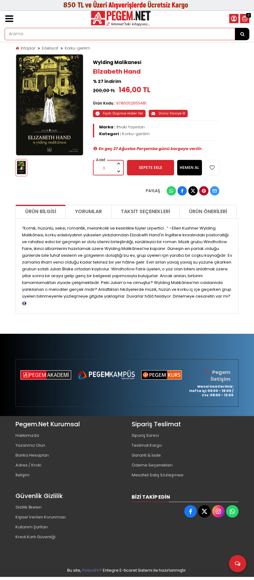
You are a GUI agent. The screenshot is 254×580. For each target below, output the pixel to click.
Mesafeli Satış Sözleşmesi (157, 475)
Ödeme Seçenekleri (152, 465)
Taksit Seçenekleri (145, 211)
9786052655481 (131, 103)
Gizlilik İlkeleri (28, 507)
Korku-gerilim (77, 48)
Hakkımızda (27, 435)
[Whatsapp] (171, 190)
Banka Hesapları (32, 455)
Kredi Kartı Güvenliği (35, 537)
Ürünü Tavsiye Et (172, 113)
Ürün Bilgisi (40, 211)
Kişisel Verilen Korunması (40, 517)
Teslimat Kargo (147, 445)
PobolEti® (92, 570)
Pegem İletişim (220, 376)
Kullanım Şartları (31, 527)
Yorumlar (88, 211)
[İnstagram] (218, 511)
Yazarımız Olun (30, 445)
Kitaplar (28, 48)
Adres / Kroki (28, 465)
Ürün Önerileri (208, 211)
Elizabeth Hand (117, 71)
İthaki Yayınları (130, 127)
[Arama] (242, 34)
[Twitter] (193, 190)
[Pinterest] (203, 190)
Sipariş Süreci (145, 435)
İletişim (22, 475)
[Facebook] (182, 190)
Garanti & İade (146, 455)
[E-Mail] (214, 190)
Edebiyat (50, 48)
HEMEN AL (189, 167)
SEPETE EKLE (150, 167)
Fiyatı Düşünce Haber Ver (123, 113)
